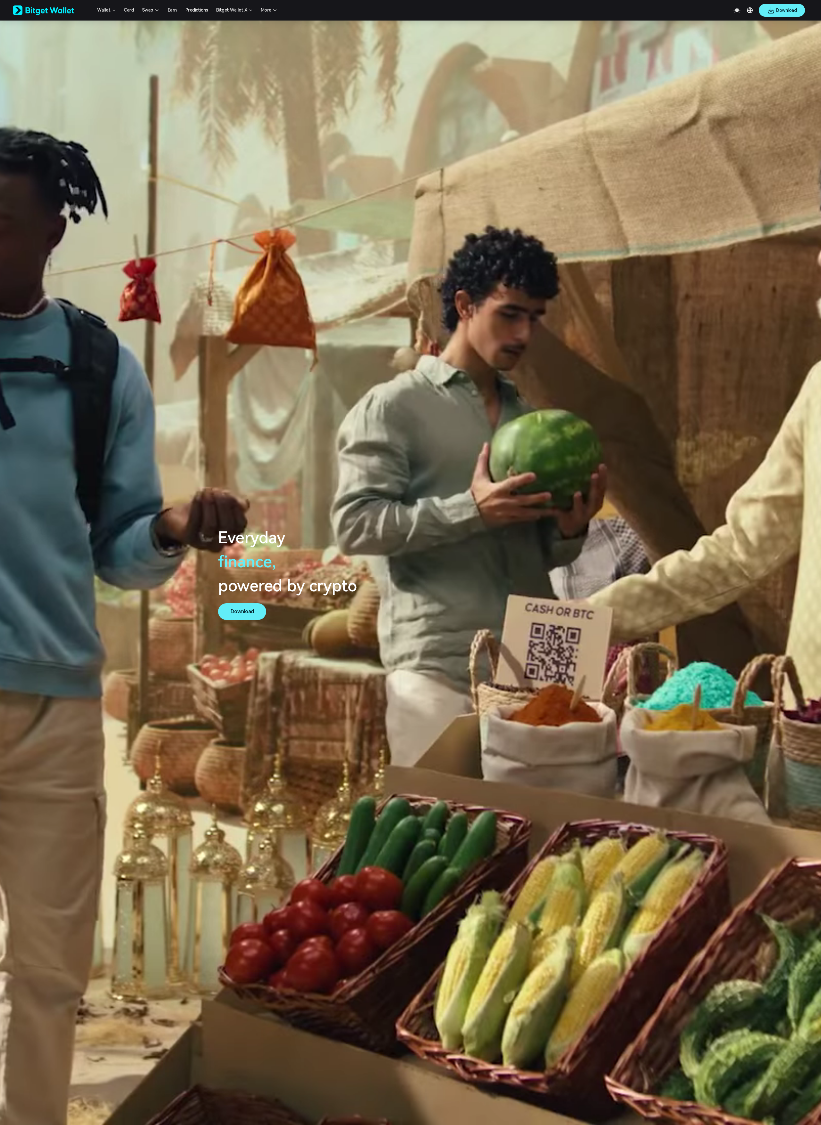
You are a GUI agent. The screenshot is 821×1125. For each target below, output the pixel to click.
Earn (172, 10)
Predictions (196, 10)
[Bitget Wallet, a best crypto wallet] (51, 10)
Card (129, 10)
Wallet (103, 10)
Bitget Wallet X (231, 10)
